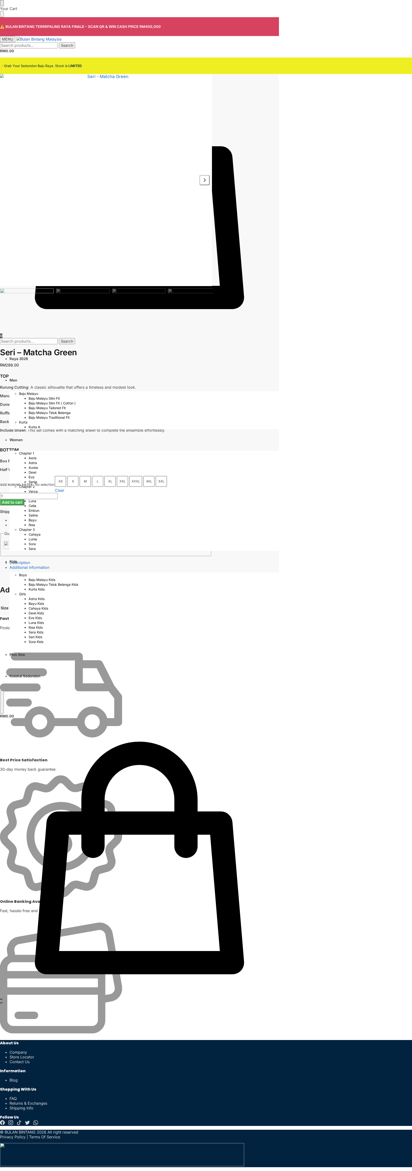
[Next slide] (205, 180)
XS (60, 481)
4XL (149, 481)
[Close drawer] (2, 14)
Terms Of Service (44, 1136)
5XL (161, 481)
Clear (59, 490)
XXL (122, 481)
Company (18, 1052)
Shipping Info (21, 1108)
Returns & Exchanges (28, 1103)
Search (67, 45)
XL (110, 481)
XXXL (136, 481)
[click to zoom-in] (106, 180)
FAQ (13, 1098)
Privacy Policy (13, 1136)
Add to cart (12, 502)
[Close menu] (2, 3)
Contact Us (20, 1061)
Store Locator (22, 1057)
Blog (14, 1080)
